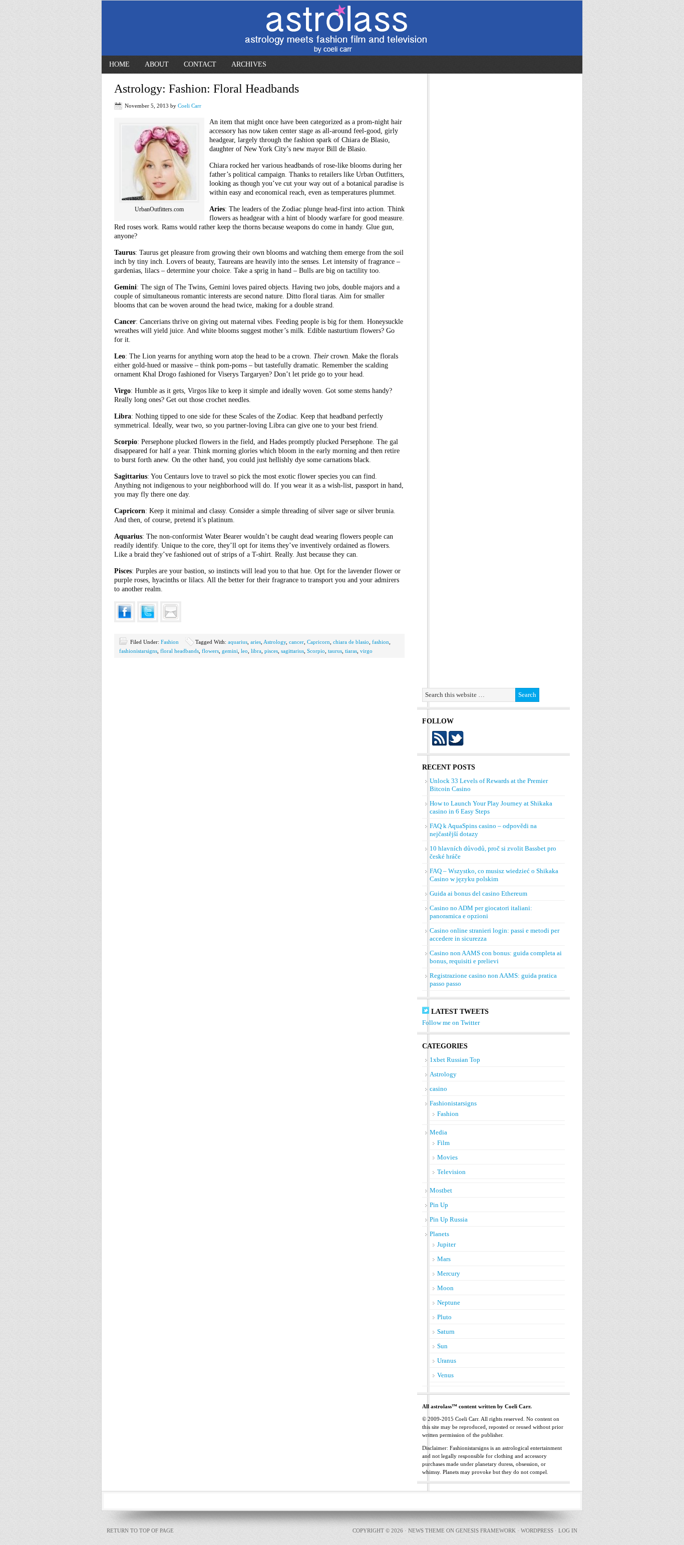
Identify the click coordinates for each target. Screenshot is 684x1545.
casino (438, 1088)
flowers (210, 651)
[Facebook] (124, 611)
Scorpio (316, 651)
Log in (567, 1530)
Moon (445, 1288)
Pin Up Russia (449, 1219)
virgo (366, 651)
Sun (442, 1346)
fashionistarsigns (138, 651)
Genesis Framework (486, 1530)
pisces (271, 651)
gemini (230, 651)
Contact (200, 64)
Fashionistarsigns (453, 1103)
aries (255, 642)
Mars (444, 1259)
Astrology (274, 642)
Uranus (446, 1360)
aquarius (237, 642)
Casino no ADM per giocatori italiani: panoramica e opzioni (481, 912)
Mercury (448, 1273)
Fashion (170, 642)
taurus (335, 651)
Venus (445, 1375)
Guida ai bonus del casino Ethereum (478, 893)
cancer (296, 642)
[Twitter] (147, 611)
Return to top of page (140, 1530)
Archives (248, 64)
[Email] (170, 611)
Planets (439, 1234)
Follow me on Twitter (451, 1022)
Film (443, 1142)
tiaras (351, 651)
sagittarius (292, 651)
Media (438, 1132)
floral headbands (179, 651)
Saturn (446, 1331)
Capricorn (318, 642)
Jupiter (446, 1244)
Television (451, 1172)
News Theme (426, 1530)
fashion (380, 642)
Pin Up (439, 1205)
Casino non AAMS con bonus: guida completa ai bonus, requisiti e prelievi (496, 957)
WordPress (537, 1530)
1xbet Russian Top (455, 1059)
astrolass (342, 28)
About (157, 64)
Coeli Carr (189, 106)
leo (244, 651)
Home (119, 64)
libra (256, 651)
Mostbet (441, 1190)
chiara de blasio (351, 642)
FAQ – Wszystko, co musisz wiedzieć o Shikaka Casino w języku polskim (494, 875)
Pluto (444, 1317)
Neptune (448, 1302)
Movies (447, 1157)
